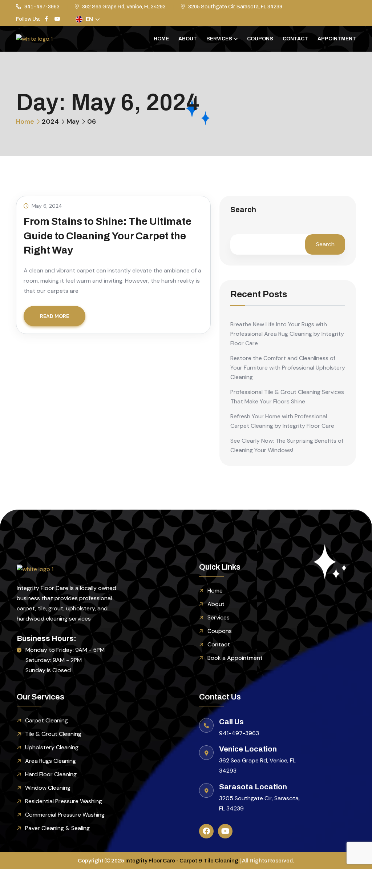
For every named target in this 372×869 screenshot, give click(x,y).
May (73, 121)
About (187, 38)
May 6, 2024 (47, 206)
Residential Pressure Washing (63, 801)
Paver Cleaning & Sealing (57, 828)
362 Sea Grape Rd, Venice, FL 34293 (124, 6)
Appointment (337, 38)
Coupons (260, 38)
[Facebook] (206, 831)
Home (161, 38)
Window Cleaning (47, 788)
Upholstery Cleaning (51, 747)
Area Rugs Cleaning (50, 761)
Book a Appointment (235, 658)
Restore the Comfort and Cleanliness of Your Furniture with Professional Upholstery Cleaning (287, 367)
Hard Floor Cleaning (51, 774)
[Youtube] (225, 831)
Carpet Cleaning (46, 720)
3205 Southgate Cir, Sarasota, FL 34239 (235, 6)
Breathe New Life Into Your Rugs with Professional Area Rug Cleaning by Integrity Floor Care (287, 333)
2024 (50, 121)
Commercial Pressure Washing (65, 814)
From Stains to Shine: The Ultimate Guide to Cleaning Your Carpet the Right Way (107, 235)
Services (219, 38)
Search (243, 210)
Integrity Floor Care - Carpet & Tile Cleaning (181, 861)
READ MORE (54, 316)
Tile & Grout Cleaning (53, 734)
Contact (295, 38)
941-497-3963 (42, 6)
